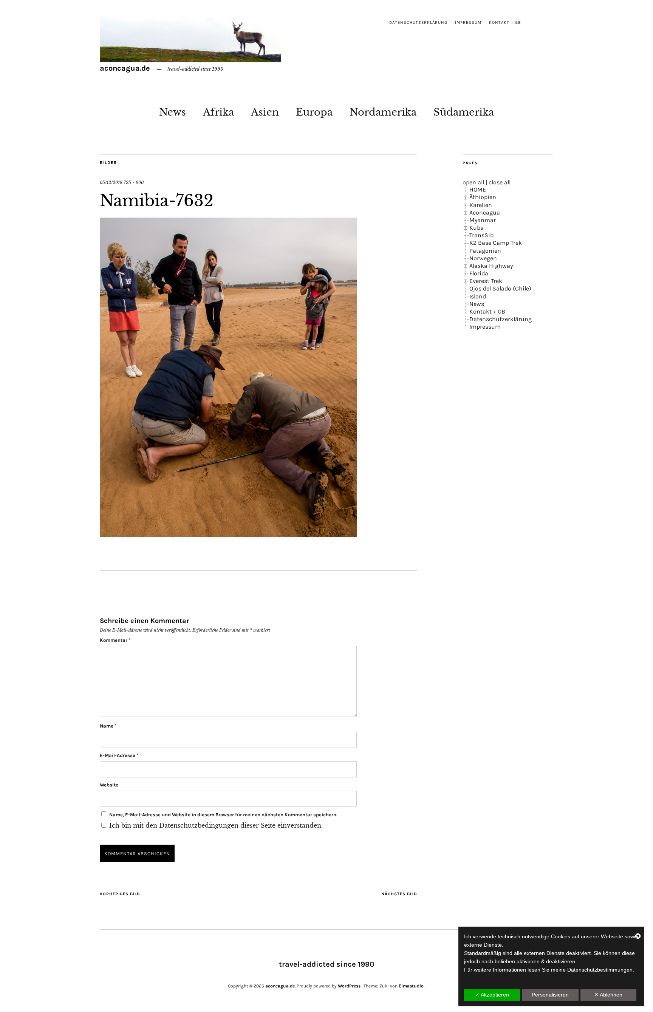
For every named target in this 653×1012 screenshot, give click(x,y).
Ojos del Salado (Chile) (500, 288)
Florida (478, 273)
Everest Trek (485, 280)
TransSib (481, 235)
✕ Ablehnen (608, 995)
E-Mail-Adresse (119, 755)
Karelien (480, 205)
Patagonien (485, 250)
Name (108, 726)
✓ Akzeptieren (492, 995)
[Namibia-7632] (228, 534)
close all (500, 182)
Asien (265, 112)
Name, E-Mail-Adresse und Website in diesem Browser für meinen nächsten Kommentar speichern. (223, 814)
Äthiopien (482, 197)
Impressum (468, 22)
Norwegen (483, 258)
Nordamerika (383, 112)
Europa (314, 112)
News (172, 112)
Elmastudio (411, 986)
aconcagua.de (125, 68)
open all (473, 182)
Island (477, 296)
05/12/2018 (111, 182)
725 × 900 (134, 182)
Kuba (476, 227)
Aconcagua (484, 212)
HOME (477, 189)
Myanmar (482, 220)
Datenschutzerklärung (418, 22)
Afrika (218, 112)
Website (109, 785)
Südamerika (463, 112)
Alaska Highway (491, 265)
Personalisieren (550, 995)
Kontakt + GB (505, 22)
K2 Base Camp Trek (495, 242)
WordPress (349, 986)
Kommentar (115, 640)
